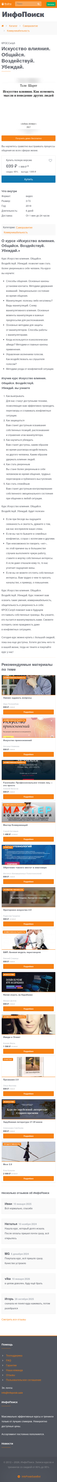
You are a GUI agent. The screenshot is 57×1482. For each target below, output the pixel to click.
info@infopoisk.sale (12, 1392)
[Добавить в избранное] (50, 160)
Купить (28, 179)
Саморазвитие (24, 227)
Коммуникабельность (16, 232)
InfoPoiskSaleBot (31, 1476)
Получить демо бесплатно (29, 138)
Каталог (51, 4)
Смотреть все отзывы (14, 1319)
